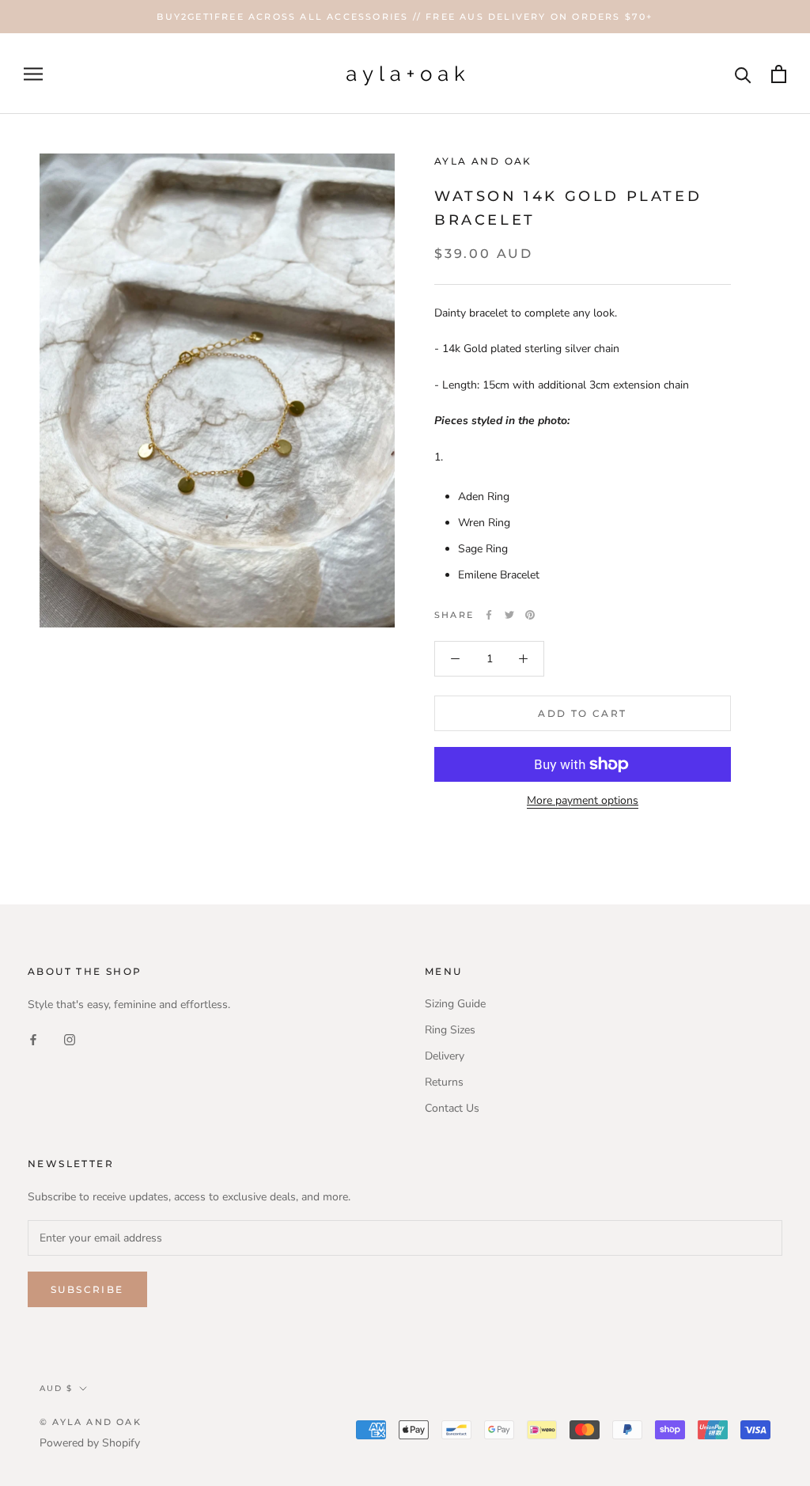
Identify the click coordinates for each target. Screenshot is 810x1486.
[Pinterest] (530, 615)
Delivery (444, 1055)
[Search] (743, 74)
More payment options (582, 800)
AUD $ (56, 1388)
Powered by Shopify (90, 1442)
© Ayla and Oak (91, 1421)
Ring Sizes (450, 1029)
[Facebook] (489, 615)
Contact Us (452, 1108)
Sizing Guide (455, 1003)
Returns (444, 1082)
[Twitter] (509, 615)
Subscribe (87, 1289)
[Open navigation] (33, 74)
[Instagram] (69, 1038)
